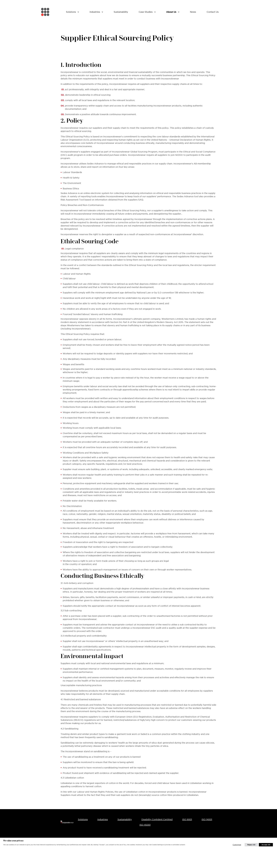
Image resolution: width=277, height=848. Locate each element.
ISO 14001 (207, 819)
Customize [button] (237, 845)
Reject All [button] (251, 845)
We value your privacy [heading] (13, 840)
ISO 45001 (145, 825)
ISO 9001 (187, 819)
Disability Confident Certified (156, 819)
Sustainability (125, 819)
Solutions (83, 819)
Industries (102, 819)
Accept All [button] (266, 845)
